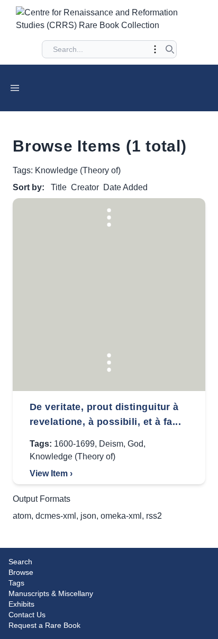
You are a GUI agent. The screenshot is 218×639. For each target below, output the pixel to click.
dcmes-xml (55, 515)
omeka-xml (121, 515)
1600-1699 (74, 443)
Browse (20, 572)
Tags (16, 583)
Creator (85, 187)
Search (20, 561)
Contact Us (27, 614)
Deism (111, 443)
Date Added (125, 187)
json (88, 515)
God (135, 443)
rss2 (154, 515)
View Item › (51, 473)
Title (59, 187)
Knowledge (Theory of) (72, 456)
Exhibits (21, 604)
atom (22, 515)
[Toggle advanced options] (155, 49)
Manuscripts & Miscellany (50, 593)
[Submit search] (170, 49)
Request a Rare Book (44, 625)
